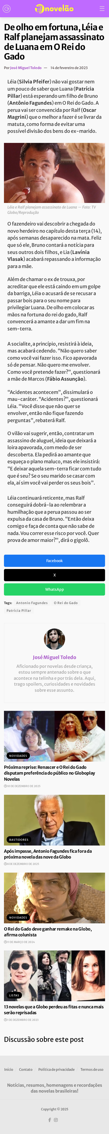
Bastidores (19, 840)
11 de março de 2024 (21, 942)
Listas (14, 995)
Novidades (18, 756)
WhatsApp (54, 589)
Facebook (54, 560)
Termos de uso (91, 1069)
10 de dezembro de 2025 (23, 786)
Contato (26, 1069)
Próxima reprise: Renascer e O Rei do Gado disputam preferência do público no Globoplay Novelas (49, 773)
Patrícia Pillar (19, 611)
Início (8, 1069)
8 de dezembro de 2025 (23, 864)
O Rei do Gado (66, 603)
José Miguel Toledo (26, 68)
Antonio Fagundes (32, 603)
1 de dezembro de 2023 (23, 1020)
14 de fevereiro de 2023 (69, 68)
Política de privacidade (56, 1069)
